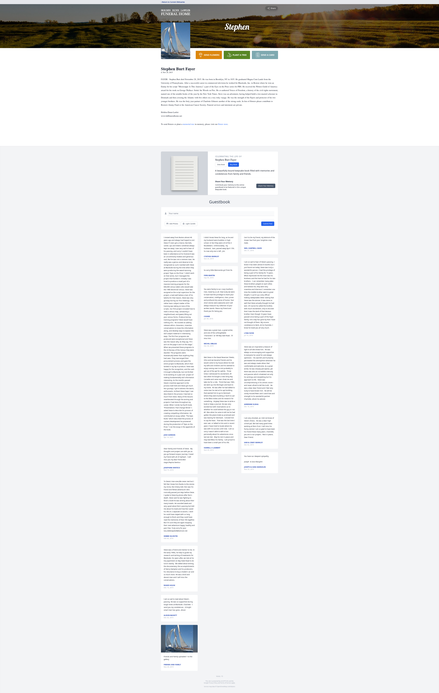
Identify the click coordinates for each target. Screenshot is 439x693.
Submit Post (267, 224)
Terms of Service (225, 683)
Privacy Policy (213, 683)
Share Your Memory (265, 186)
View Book (221, 164)
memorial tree (188, 124)
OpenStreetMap (222, 687)
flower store (223, 124)
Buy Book (233, 164)
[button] (179, 638)
